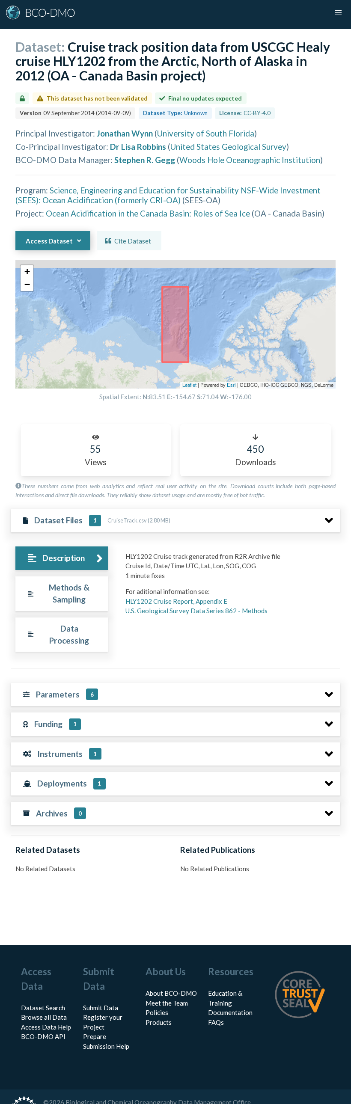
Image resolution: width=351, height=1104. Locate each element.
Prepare (94, 1036)
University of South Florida (205, 133)
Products (159, 1022)
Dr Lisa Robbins (138, 146)
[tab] (61, 558)
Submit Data (100, 1008)
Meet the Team (167, 1003)
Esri (231, 384)
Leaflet (189, 384)
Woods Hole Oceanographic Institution (249, 160)
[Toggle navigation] (338, 13)
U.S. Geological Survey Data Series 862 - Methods (196, 610)
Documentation (230, 1012)
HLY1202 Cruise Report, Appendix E (176, 601)
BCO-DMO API (43, 1036)
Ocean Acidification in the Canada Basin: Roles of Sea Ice (148, 213)
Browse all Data (44, 1017)
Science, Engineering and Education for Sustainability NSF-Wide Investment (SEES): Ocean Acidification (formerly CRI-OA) (168, 195)
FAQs (216, 1022)
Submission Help (106, 1046)
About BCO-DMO (171, 993)
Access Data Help (46, 1027)
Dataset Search (43, 1008)
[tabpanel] (230, 587)
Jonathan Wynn (125, 133)
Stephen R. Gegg (144, 160)
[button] (27, 271)
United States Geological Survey (228, 146)
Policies (157, 1012)
